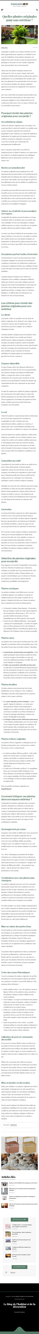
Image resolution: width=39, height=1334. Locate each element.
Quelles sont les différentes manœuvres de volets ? (23, 1183)
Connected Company (19, 1312)
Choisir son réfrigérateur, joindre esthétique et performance (22, 1197)
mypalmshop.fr (6, 789)
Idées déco (4, 47)
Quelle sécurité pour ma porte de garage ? (21, 1240)
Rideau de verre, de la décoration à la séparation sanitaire (22, 1189)
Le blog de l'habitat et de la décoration (23, 1296)
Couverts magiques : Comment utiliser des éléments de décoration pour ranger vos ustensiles (19, 1146)
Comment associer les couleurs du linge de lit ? (19, 1163)
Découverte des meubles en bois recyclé (21, 1255)
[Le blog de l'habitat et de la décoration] (19, 5)
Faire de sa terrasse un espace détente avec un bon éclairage (23, 1204)
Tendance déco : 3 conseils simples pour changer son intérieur (22, 1225)
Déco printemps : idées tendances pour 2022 (21, 1233)
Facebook (12, 1272)
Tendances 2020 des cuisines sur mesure (21, 1248)
